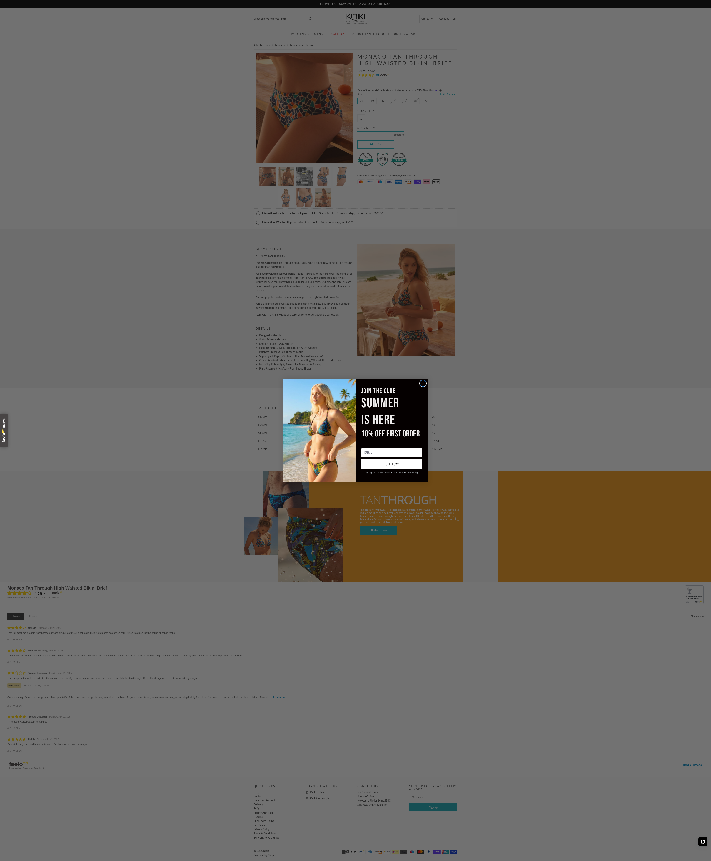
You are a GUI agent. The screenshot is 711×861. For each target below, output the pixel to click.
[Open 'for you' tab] (702, 841)
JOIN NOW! (391, 464)
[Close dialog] (423, 383)
